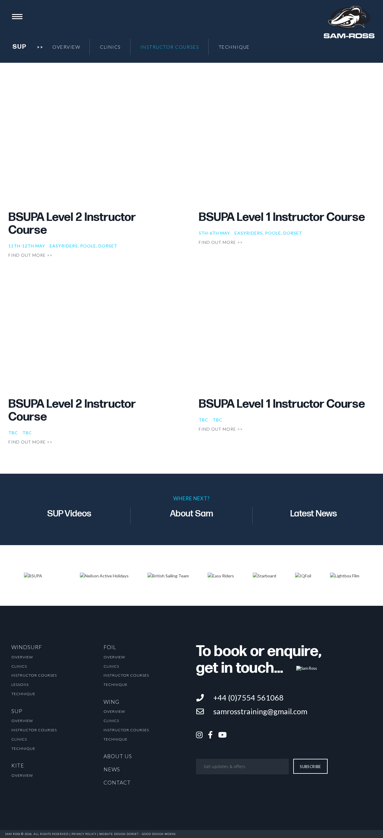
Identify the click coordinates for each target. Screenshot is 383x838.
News (112, 769)
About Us (118, 756)
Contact (117, 782)
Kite (17, 765)
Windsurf (26, 647)
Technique (234, 47)
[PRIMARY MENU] (17, 16)
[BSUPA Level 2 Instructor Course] (96, 147)
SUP (16, 711)
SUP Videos (69, 513)
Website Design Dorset (119, 834)
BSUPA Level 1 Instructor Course (282, 217)
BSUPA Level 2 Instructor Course (72, 223)
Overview (66, 47)
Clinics (110, 47)
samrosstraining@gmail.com (260, 711)
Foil (110, 647)
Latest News (313, 513)
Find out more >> (30, 255)
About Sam (191, 513)
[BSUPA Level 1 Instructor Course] (287, 147)
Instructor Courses (169, 47)
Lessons (20, 684)
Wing (111, 702)
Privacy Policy (84, 834)
